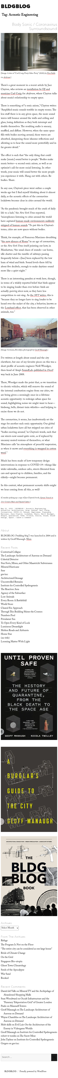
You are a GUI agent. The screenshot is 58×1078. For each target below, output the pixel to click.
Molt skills (6, 1025)
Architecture (18, 510)
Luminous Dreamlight (12, 627)
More (28, 539)
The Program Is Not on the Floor (17, 945)
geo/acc (4, 574)
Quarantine (14, 516)
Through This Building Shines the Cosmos (21, 612)
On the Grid (7, 957)
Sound (45, 516)
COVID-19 (18, 512)
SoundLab (27, 370)
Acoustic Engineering (36, 509)
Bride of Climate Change (13, 953)
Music (36, 514)
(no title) (5, 638)
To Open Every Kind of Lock (15, 623)
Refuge (4, 941)
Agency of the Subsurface (13, 593)
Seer (3, 571)
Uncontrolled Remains (12, 582)
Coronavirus (6, 512)
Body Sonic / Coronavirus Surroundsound (34, 26)
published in (43, 370)
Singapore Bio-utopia (11, 962)
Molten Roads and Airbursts (15, 630)
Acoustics (5, 510)
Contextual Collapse (11, 552)
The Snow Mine (28, 1036)
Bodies (34, 510)
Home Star (6, 634)
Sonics (38, 516)
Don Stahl (51, 73)
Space (11, 517)
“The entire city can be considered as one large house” (26, 949)
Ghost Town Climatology (13, 966)
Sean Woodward (9, 999)
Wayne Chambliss (9, 1017)
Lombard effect (13, 308)
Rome (22, 516)
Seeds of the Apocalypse (12, 970)
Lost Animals (7, 597)
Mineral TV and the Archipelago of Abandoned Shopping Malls (29, 993)
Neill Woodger (47, 514)
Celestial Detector (9, 560)
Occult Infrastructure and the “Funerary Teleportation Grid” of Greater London (28, 1001)
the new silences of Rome (15, 242)
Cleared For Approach (12, 608)
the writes (38, 295)
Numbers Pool (8, 616)
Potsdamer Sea (8, 619)
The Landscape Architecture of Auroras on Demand (26, 556)
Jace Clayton (17, 514)
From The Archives (13, 936)
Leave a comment (23, 517)
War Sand (6, 974)
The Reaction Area (10, 589)
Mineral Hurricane (10, 567)
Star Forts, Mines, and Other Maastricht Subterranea (26, 563)
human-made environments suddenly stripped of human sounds (27, 223)
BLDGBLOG (15, 6)
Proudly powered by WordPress (33, 1072)
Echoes (26, 512)
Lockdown (28, 514)
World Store (7, 604)
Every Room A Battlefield (14, 601)
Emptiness (35, 512)
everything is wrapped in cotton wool (28, 451)
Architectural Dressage (12, 578)
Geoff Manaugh (41, 350)
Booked (5, 978)
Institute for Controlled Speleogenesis (19, 586)
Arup (27, 510)
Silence (29, 516)
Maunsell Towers (18, 1006)
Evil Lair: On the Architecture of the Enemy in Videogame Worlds (27, 1027)
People (4, 516)
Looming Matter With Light (15, 642)
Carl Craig (44, 510)
